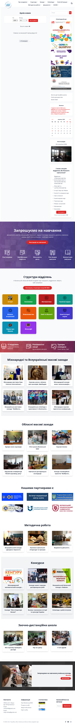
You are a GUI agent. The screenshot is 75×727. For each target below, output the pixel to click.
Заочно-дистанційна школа (59, 95)
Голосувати (61, 212)
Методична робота (34, 5)
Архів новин (54, 99)
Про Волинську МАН (27, 703)
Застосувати (33, 20)
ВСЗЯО (56, 5)
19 (58, 131)
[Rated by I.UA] (46, 706)
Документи (47, 5)
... (29, 41)
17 (52, 131)
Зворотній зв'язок (26, 707)
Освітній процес (62, 2)
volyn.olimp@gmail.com (10, 712)
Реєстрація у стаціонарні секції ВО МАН (37, 288)
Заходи (43, 2)
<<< (52, 119)
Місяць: (21, 17)
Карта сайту (24, 710)
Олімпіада (51, 2)
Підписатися (67, 706)
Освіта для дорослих (57, 97)
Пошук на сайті (25, 705)
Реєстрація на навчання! (37, 242)
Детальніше (65, 678)
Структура (34, 2)
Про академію (23, 2)
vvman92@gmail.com (9, 708)
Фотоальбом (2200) (61, 144)
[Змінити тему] (71, 3)
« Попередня (23, 41)
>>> (70, 119)
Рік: (13, 17)
